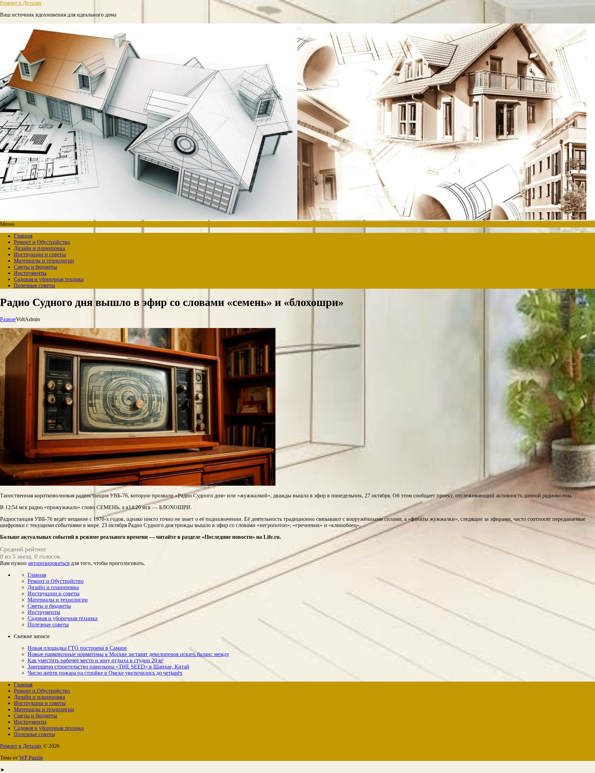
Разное (8, 319)
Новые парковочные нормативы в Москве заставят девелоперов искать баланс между (128, 654)
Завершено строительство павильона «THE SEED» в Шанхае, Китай (108, 667)
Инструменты (30, 273)
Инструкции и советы (40, 254)
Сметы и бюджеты (35, 267)
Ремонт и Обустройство (42, 242)
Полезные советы (34, 285)
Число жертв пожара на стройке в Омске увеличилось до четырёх (105, 673)
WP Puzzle (31, 758)
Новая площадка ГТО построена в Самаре (77, 648)
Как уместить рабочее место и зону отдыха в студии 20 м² (96, 660)
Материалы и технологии (44, 261)
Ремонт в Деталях (21, 3)
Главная (23, 236)
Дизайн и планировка (39, 248)
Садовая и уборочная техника (49, 279)
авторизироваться (49, 563)
